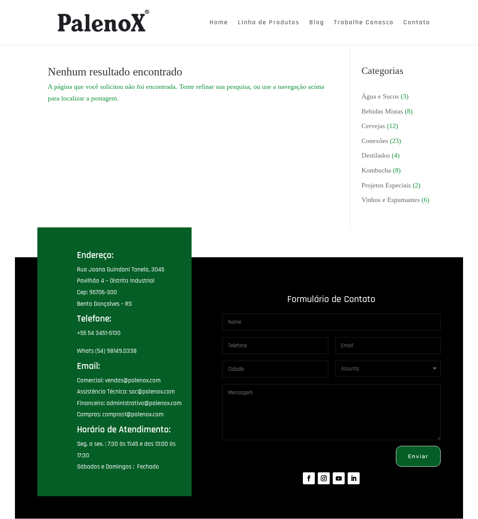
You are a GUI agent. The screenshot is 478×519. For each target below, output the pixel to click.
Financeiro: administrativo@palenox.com (129, 403)
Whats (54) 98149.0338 (107, 351)
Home (218, 23)
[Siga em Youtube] (339, 478)
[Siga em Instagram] (324, 478)
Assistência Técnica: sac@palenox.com (126, 392)
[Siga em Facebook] (309, 478)
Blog (316, 23)
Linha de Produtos (268, 23)
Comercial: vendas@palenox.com (119, 380)
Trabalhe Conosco (364, 23)
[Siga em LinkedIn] (354, 478)
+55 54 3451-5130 (99, 333)
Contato (416, 23)
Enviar (418, 456)
